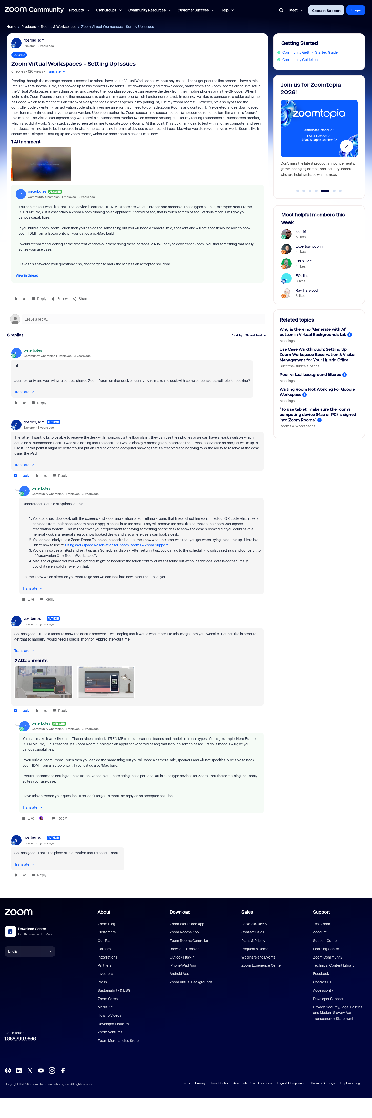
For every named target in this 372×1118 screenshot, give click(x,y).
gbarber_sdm (34, 40)
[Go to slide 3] (310, 191)
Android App (179, 973)
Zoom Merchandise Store (118, 1040)
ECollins (302, 275)
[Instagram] (52, 1070)
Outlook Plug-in (182, 957)
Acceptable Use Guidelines (252, 1083)
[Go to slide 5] (322, 191)
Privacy (200, 1083)
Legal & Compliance (291, 1083)
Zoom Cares (108, 998)
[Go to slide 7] (340, 191)
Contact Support (326, 11)
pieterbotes (37, 191)
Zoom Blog (106, 924)
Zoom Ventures (110, 1032)
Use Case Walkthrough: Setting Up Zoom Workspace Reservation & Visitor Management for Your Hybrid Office (318, 354)
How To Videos (109, 1015)
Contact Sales (252, 932)
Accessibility (323, 990)
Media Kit (105, 1007)
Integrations (107, 957)
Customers (107, 932)
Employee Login (351, 1083)
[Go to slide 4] (316, 191)
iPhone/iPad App (183, 965)
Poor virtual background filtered (310, 374)
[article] (137, 377)
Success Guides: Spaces (299, 366)
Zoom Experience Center (261, 965)
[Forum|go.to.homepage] (34, 10)
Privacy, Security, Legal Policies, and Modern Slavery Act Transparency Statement (338, 1013)
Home (11, 26)
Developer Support (328, 998)
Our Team (106, 940)
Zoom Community (327, 957)
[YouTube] (40, 1070)
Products (28, 26)
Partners (104, 965)
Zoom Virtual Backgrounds (191, 982)
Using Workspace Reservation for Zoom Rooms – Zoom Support (116, 545)
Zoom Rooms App (184, 932)
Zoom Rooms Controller (189, 940)
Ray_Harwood (307, 290)
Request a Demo (254, 949)
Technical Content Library (333, 965)
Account (320, 932)
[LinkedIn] (18, 1070)
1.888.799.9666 (20, 1039)
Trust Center (219, 1083)
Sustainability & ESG (114, 990)
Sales (247, 912)
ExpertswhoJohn (309, 246)
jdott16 (301, 231)
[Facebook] (62, 1070)
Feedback (321, 973)
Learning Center (326, 949)
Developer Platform (113, 1024)
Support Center (325, 940)
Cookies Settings (323, 1083)
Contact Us (322, 982)
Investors (105, 973)
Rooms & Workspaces (58, 26)
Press (102, 982)
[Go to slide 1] (297, 191)
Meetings (287, 340)
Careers (104, 949)
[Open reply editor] (137, 319)
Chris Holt (304, 261)
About (104, 912)
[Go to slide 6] (331, 191)
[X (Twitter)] (30, 1070)
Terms (185, 1083)
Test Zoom (321, 924)
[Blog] (8, 1070)
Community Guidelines (300, 59)
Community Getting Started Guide (310, 52)
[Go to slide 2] (304, 191)
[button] (56, 71)
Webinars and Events (258, 957)
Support (321, 912)
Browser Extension (184, 949)
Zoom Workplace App (187, 924)
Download (180, 912)
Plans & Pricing (253, 940)
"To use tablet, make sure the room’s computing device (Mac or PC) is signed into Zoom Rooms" (318, 414)
